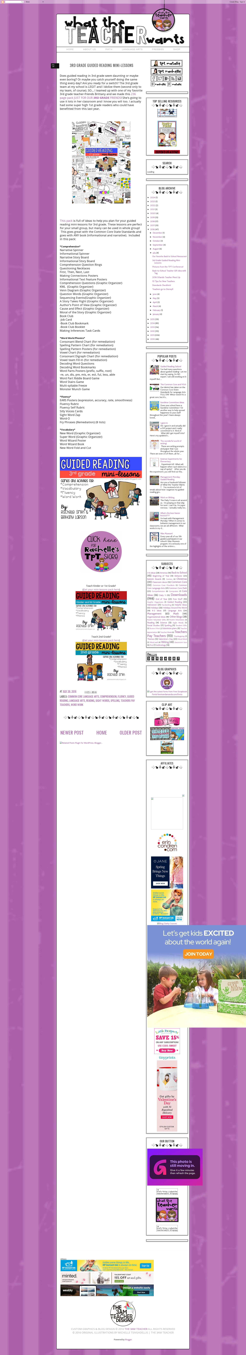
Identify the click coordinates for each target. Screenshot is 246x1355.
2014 (152, 323)
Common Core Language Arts (83, 696)
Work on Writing (167, 497)
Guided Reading (174, 602)
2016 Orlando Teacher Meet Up (166, 277)
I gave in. (164, 423)
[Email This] (86, 692)
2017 (152, 225)
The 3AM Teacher (136, 1329)
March (155, 306)
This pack (66, 221)
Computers (173, 591)
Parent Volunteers (176, 620)
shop (176, 49)
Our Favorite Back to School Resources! (169, 256)
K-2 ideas (156, 610)
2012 (152, 331)
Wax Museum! (166, 533)
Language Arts (77, 700)
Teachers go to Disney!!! (162, 289)
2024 (153, 197)
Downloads (179, 595)
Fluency (122, 696)
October (157, 241)
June (155, 294)
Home (70, 49)
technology (161, 645)
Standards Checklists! (161, 285)
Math (176, 613)
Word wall (154, 642)
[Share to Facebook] (93, 692)
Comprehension (108, 696)
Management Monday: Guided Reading (170, 478)
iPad (151, 645)
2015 (152, 319)
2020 (153, 213)
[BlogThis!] (88, 692)
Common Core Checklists (164, 585)
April (155, 302)
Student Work (155, 628)
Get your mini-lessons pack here (101, 589)
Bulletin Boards (154, 579)
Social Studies (153, 625)
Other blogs (176, 616)
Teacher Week (166, 632)
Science (163, 622)
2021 (152, 209)
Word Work (77, 705)
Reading (90, 700)
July (154, 253)
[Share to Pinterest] (95, 692)
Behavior (178, 576)
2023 (153, 201)
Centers (169, 579)
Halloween (152, 605)
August (156, 249)
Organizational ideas (156, 617)
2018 (152, 221)
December (158, 233)
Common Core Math (178, 588)
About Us (89, 49)
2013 (152, 327)
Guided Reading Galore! (170, 366)
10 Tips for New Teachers (163, 281)
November (158, 237)
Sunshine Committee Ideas (172, 402)
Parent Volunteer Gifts (156, 620)
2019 (152, 217)
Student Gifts (181, 625)
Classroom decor (159, 582)
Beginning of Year (161, 576)
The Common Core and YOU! (173, 384)
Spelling (115, 700)
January (156, 314)
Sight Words (102, 700)
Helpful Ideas (181, 605)
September (158, 245)
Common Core (179, 581)
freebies (158, 49)
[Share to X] (90, 692)
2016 (152, 229)
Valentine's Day (166, 639)
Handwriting (166, 605)
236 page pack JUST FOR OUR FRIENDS (98, 96)
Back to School (179, 572)
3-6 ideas (151, 573)
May (155, 298)
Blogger (128, 1339)
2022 (153, 205)
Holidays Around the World (175, 608)
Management (154, 613)
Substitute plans (169, 628)
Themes (150, 639)
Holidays (154, 608)
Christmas (182, 578)
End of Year (161, 599)
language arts (132, 49)
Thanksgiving (179, 636)
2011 (152, 335)
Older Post (131, 732)
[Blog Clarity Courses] (167, 923)
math (108, 49)
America (163, 573)
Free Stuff (177, 599)
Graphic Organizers (155, 602)
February (157, 310)
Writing (165, 642)
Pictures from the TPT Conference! (167, 267)
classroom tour (180, 642)
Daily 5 (162, 595)
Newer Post (72, 732)
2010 (152, 339)
